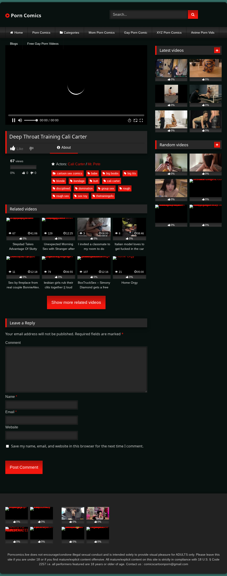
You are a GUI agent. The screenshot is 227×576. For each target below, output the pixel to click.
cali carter (113, 181)
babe (94, 173)
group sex (108, 188)
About (66, 147)
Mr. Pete (94, 164)
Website (11, 427)
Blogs (14, 43)
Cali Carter (76, 164)
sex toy (82, 196)
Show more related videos (76, 302)
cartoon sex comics (69, 173)
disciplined (63, 188)
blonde (60, 181)
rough (126, 188)
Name (11, 397)
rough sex (62, 196)
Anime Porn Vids (202, 32)
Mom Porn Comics (102, 32)
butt (95, 181)
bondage (79, 181)
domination (86, 188)
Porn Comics (25, 15)
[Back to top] (213, 563)
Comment (13, 343)
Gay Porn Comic (135, 32)
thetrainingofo (105, 196)
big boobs (112, 173)
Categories (71, 32)
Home (18, 32)
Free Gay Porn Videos (43, 43)
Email (11, 412)
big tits (131, 173)
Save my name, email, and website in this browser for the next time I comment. (77, 446)
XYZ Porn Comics (169, 32)
